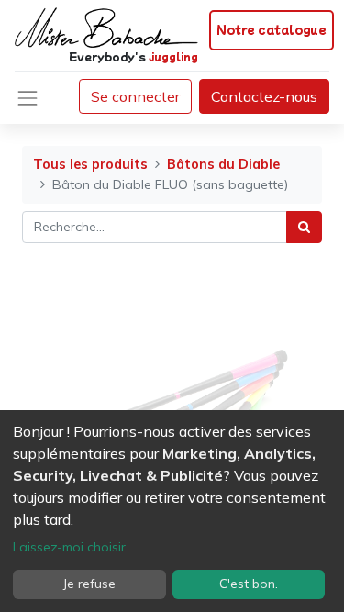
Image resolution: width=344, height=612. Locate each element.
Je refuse (89, 583)
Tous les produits (90, 164)
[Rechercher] (304, 227)
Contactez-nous (264, 96)
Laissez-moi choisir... (73, 547)
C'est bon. (248, 583)
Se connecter (135, 96)
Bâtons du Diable (223, 164)
